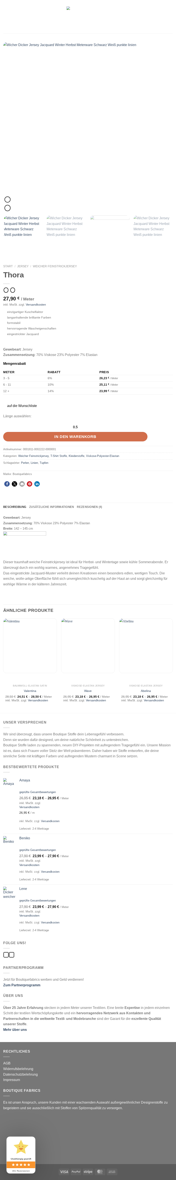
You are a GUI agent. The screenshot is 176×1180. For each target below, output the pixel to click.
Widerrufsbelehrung (18, 1069)
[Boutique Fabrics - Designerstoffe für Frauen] (88, 16)
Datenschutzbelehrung (20, 1074)
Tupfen (44, 462)
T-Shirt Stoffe (58, 456)
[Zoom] (8, 208)
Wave (88, 691)
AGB (7, 1063)
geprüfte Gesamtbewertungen (37, 792)
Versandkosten (36, 304)
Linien (34, 462)
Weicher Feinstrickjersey (55, 266)
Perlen (25, 462)
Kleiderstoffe (76, 456)
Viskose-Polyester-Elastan (102, 456)
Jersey (23, 266)
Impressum (11, 1080)
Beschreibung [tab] (14, 507)
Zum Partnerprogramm (21, 985)
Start (8, 266)
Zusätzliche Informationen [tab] (51, 507)
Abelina (146, 691)
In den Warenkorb (75, 437)
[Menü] (5, 16)
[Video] (8, 199)
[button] (20, 406)
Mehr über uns (15, 1030)
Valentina (30, 691)
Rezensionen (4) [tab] (89, 507)
